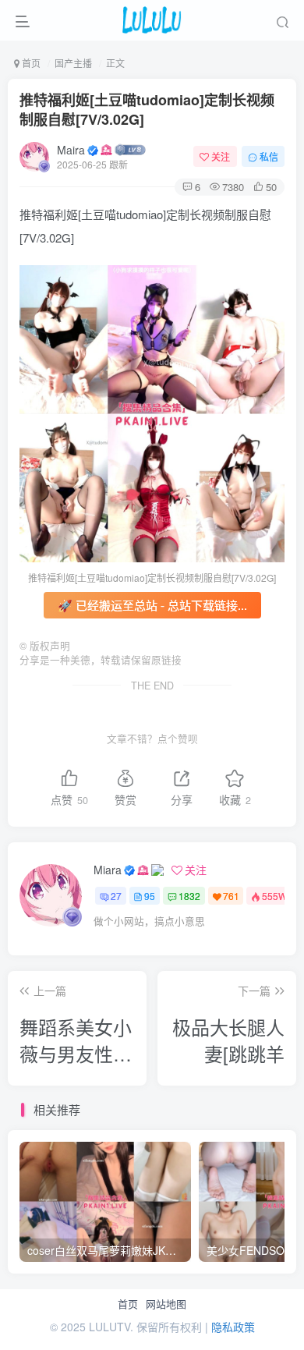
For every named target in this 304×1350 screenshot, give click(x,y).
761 (231, 895)
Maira (71, 150)
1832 (189, 895)
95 (149, 895)
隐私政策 (233, 1326)
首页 (128, 1304)
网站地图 (166, 1304)
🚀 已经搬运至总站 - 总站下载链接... (152, 605)
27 (116, 895)
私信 (269, 156)
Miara (108, 869)
